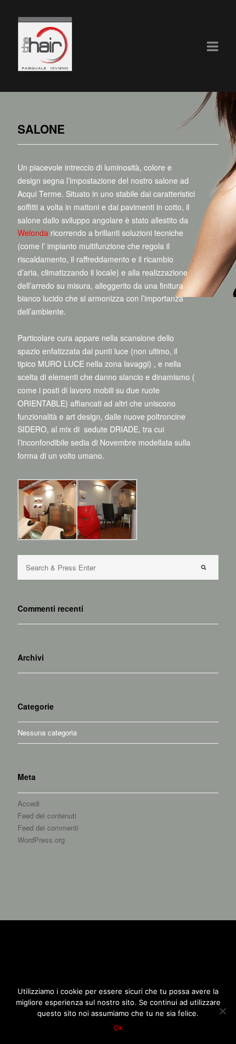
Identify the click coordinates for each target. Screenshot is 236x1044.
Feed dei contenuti (47, 815)
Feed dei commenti (48, 827)
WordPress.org (41, 839)
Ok (118, 1027)
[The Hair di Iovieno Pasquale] (45, 68)
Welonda (33, 232)
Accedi (29, 803)
